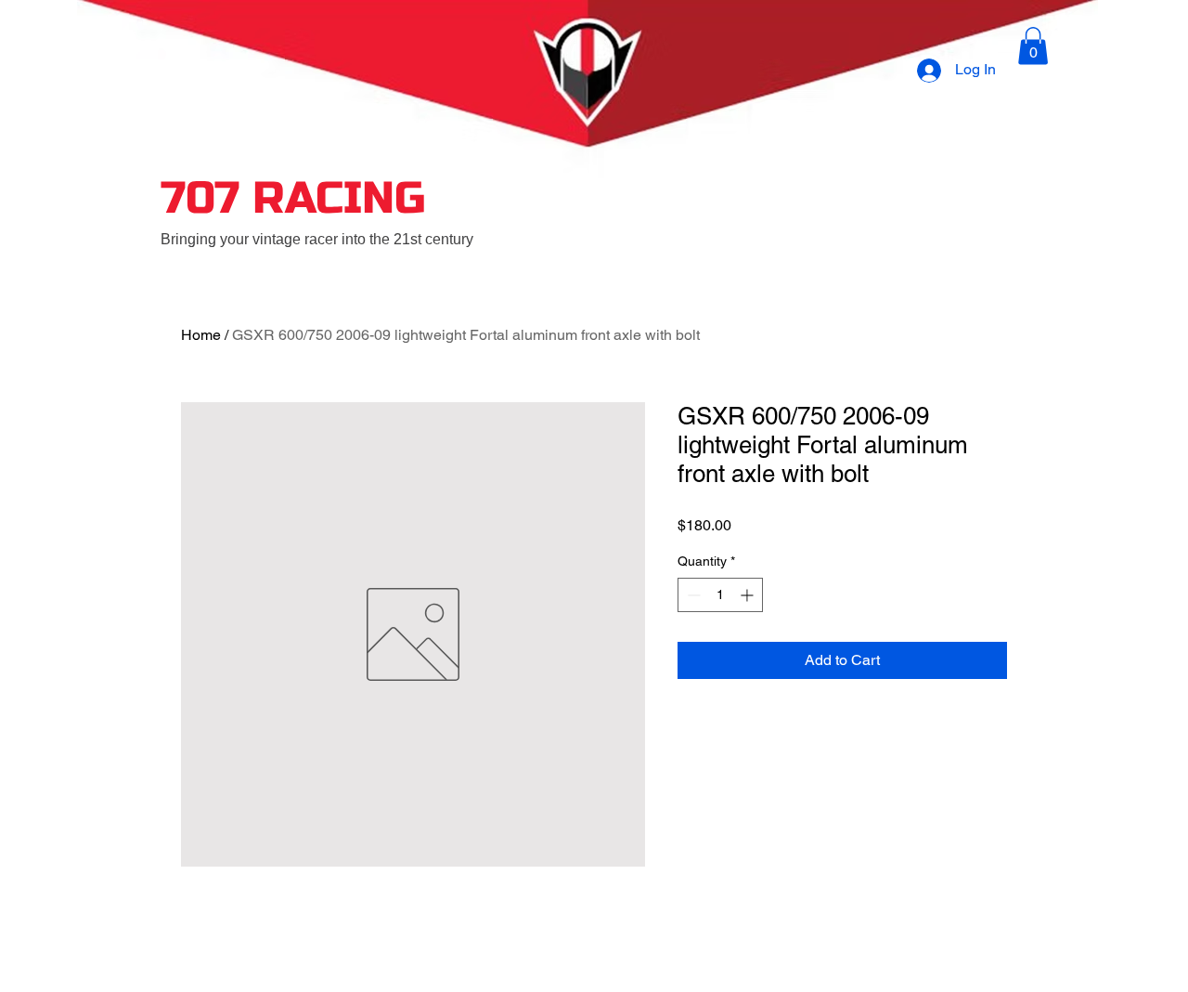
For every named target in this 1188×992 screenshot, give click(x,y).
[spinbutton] (720, 595)
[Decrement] (692, 595)
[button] (1033, 46)
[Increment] (748, 595)
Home (201, 335)
